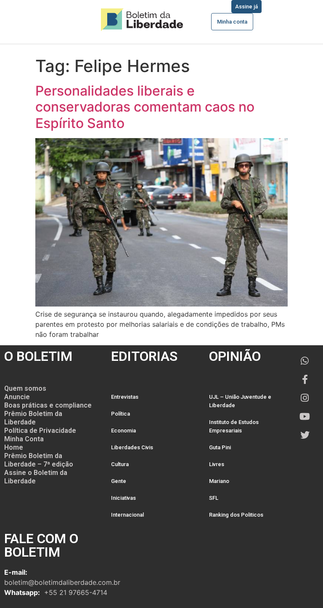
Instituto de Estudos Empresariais (234, 426)
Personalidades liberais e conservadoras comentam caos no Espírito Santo (144, 107)
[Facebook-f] (305, 379)
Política (120, 414)
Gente (118, 481)
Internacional (127, 515)
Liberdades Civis (132, 447)
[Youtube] (305, 416)
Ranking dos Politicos (236, 515)
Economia (123, 430)
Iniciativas (123, 498)
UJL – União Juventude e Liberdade (240, 401)
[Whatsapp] (305, 361)
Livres (216, 464)
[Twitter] (305, 435)
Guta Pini (220, 447)
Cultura (120, 464)
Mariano (219, 481)
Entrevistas (124, 397)
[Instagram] (305, 398)
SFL (213, 498)
